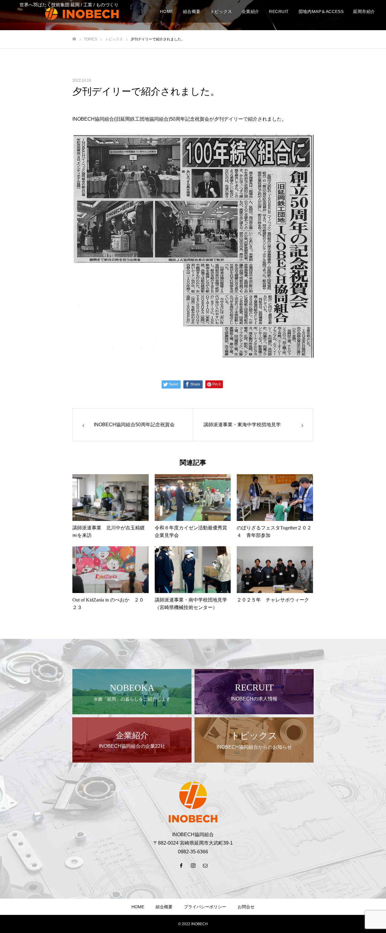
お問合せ (246, 906)
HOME (137, 906)
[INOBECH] (82, 13)
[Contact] (205, 865)
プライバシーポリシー (205, 906)
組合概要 (164, 906)
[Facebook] (181, 865)
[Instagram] (193, 865)
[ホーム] (74, 39)
